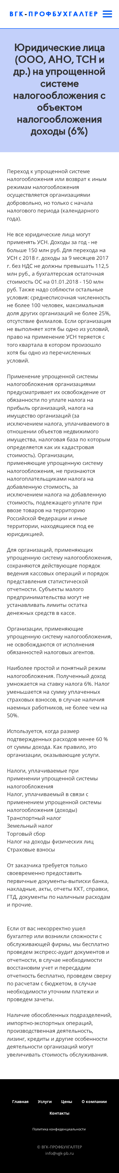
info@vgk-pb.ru (59, 1153)
